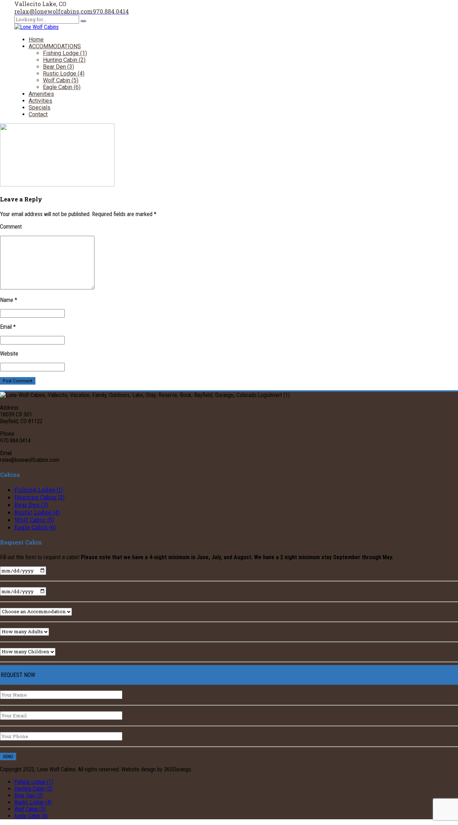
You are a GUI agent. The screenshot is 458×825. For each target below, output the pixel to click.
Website (9, 353)
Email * (8, 326)
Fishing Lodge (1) (65, 53)
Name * (8, 300)
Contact (38, 114)
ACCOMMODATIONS (55, 46)
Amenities (41, 94)
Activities (40, 100)
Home (36, 39)
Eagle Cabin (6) (62, 87)
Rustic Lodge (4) (63, 73)
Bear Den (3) (58, 66)
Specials (39, 107)
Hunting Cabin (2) (64, 60)
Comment (11, 226)
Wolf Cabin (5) (60, 80)
